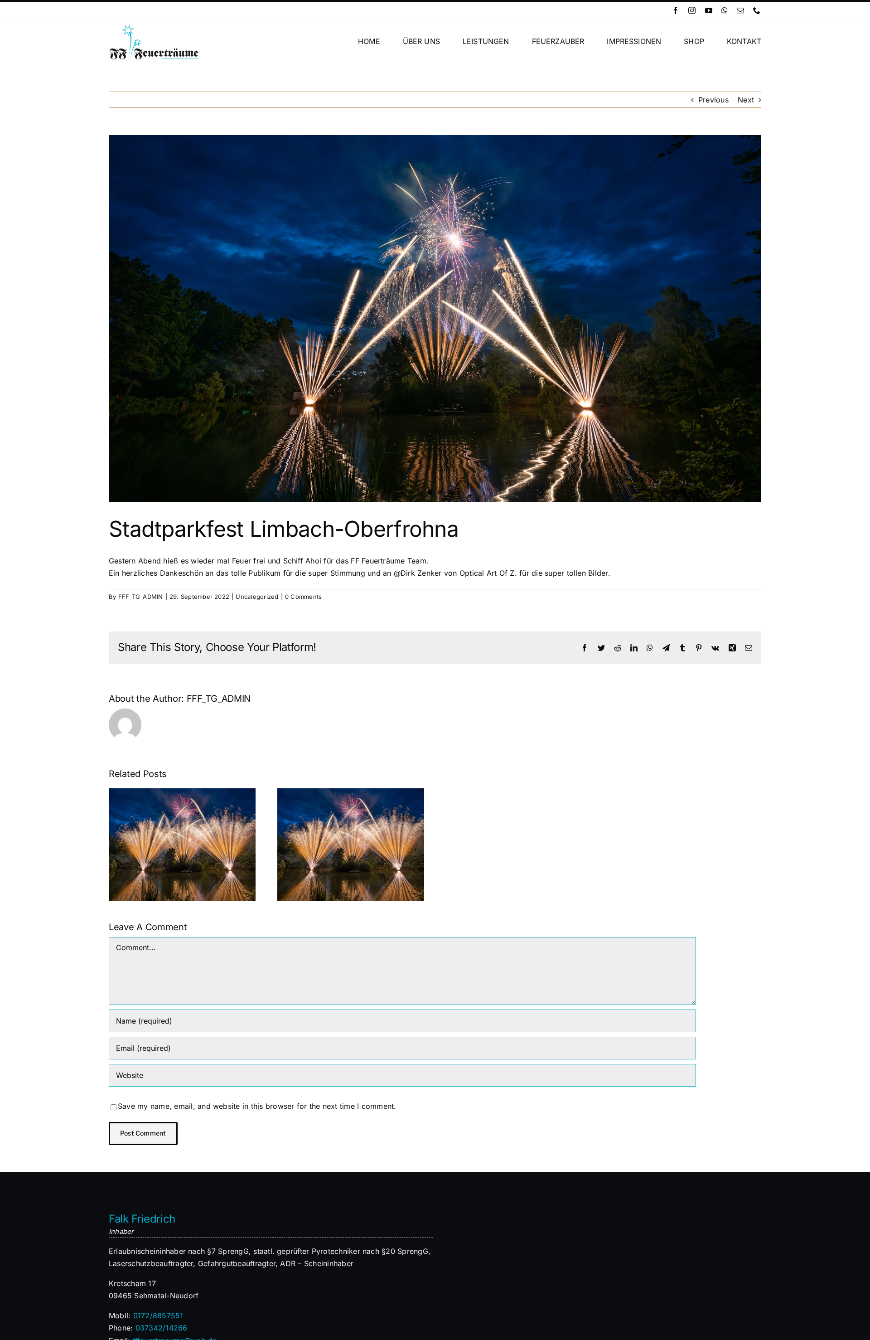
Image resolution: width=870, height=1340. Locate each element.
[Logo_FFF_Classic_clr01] (154, 27)
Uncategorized (257, 596)
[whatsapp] (724, 10)
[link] (488, 573)
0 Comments (303, 596)
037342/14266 (161, 1327)
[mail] (740, 10)
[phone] (756, 10)
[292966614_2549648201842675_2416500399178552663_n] (435, 318)
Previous (713, 99)
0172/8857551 (158, 1315)
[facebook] (675, 10)
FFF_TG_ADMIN (140, 596)
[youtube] (708, 10)
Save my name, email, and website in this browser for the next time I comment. (257, 1106)
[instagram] (692, 10)
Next (746, 99)
